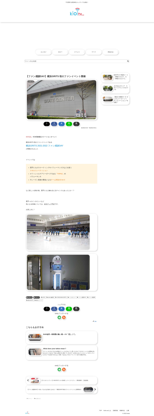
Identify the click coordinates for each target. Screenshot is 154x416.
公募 (128, 410)
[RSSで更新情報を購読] (64, 317)
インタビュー (72, 297)
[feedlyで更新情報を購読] (59, 317)
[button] (128, 61)
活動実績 (115, 410)
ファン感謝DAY (82, 297)
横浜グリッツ (39, 300)
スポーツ (37, 297)
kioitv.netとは (107, 410)
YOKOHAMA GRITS (61, 297)
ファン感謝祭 (92, 297)
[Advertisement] (77, 35)
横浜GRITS (30, 300)
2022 (44, 297)
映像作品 (122, 410)
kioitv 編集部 (51, 297)
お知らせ (30, 297)
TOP (100, 410)
